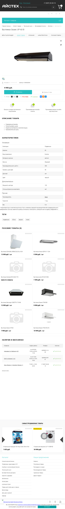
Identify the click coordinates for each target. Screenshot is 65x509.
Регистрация (26, 3)
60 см (13, 219)
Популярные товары (39, 464)
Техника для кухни (6, 470)
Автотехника (5, 478)
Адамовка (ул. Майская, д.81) (11, 351)
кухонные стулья (6, 484)
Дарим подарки (37, 475)
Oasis (46, 197)
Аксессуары (5, 481)
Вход (20, 3)
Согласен (47, 507)
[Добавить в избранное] (60, 41)
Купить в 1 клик (48, 92)
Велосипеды (5, 490)
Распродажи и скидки (39, 467)
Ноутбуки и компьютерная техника (10, 467)
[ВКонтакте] (41, 97)
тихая (27, 219)
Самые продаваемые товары (32, 423)
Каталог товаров (10, 20)
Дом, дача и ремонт (7, 493)
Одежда (4, 495)
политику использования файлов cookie (29, 504)
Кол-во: (8, 96)
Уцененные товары (38, 472)
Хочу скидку (25, 96)
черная (21, 219)
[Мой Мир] (46, 97)
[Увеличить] (32, 57)
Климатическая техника (8, 461)
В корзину (19, 92)
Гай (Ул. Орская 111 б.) (9, 358)
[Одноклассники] (43, 97)
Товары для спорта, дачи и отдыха (10, 487)
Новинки (36, 461)
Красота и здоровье (7, 475)
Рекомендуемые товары (40, 470)
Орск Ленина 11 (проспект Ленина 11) (13, 365)
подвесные (6, 219)
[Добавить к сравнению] (60, 44)
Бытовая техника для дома (8, 472)
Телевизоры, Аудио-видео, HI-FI (10, 464)
